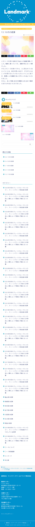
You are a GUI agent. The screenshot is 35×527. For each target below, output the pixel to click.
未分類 (7, 460)
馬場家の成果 (9, 401)
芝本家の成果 (9, 406)
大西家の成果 (9, 415)
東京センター (5, 482)
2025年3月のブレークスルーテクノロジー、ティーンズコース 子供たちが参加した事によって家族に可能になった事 (16, 197)
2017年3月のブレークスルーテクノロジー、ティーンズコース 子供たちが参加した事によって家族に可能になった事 (16, 389)
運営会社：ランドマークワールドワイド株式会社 (16, 522)
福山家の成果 (9, 397)
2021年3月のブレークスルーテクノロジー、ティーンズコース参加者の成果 (16, 304)
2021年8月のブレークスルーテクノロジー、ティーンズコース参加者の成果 (16, 276)
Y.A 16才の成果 (9, 161)
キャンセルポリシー (7, 514)
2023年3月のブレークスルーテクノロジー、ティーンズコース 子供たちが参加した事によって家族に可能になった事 (16, 226)
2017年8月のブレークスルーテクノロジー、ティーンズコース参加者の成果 (16, 363)
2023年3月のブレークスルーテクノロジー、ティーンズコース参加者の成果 (16, 235)
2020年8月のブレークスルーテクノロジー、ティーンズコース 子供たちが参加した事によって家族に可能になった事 (16, 261)
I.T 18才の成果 (9, 165)
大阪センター (5, 493)
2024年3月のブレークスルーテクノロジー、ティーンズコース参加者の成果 (16, 206)
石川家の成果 (9, 419)
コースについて (9, 447)
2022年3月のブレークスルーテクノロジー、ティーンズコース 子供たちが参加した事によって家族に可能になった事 (16, 243)
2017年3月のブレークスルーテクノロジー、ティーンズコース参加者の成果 (16, 381)
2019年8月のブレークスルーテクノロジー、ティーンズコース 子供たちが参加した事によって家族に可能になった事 (16, 439)
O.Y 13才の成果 (9, 170)
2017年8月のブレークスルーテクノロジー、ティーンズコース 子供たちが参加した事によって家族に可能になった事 (16, 372)
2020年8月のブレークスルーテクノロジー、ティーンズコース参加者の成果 (16, 270)
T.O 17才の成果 (9, 174)
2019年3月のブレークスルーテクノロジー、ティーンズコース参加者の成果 (16, 28)
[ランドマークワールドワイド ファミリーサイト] (17, 21)
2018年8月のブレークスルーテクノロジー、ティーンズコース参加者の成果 (16, 328)
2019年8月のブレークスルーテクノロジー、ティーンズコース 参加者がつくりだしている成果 (16, 430)
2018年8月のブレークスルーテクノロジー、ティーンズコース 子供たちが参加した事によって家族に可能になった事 (16, 337)
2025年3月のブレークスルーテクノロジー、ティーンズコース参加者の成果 (16, 189)
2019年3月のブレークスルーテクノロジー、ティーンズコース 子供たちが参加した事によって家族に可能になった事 (16, 320)
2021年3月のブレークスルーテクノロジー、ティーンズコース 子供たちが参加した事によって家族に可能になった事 (16, 296)
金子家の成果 (9, 410)
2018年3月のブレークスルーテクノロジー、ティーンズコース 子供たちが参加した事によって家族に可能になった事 (16, 355)
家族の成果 (8, 423)
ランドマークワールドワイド (17, 476)
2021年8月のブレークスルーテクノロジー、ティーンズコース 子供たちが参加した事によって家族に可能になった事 (16, 285)
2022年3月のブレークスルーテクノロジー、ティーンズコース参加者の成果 (16, 252)
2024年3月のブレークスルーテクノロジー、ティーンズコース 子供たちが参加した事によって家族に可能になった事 (16, 215)
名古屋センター (6, 502)
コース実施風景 (9, 451)
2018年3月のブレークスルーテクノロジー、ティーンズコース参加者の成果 (16, 346)
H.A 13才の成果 (9, 157)
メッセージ (8, 456)
